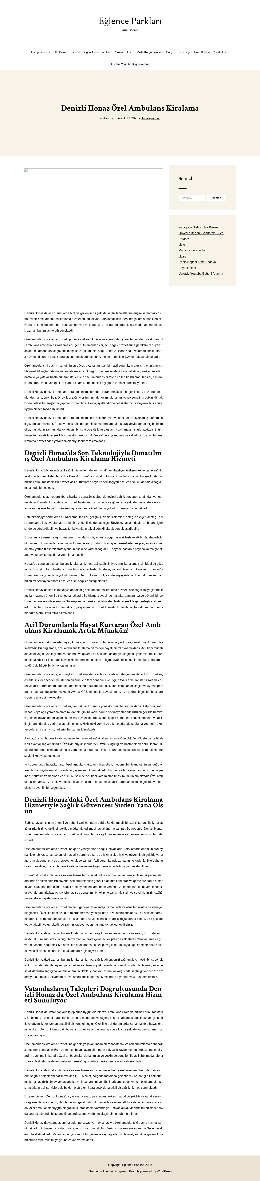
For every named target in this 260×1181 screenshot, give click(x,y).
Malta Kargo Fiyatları (149, 52)
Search (186, 178)
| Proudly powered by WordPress (150, 1171)
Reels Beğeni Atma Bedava (193, 52)
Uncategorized (150, 118)
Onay (169, 52)
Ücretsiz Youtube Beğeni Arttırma (130, 64)
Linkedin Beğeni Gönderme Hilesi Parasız (98, 52)
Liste (130, 52)
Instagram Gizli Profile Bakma (49, 52)
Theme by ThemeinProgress (107, 1171)
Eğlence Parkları (130, 23)
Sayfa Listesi (222, 52)
